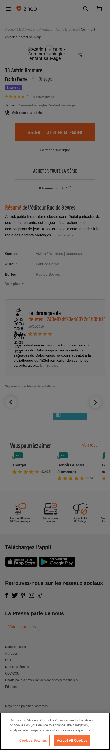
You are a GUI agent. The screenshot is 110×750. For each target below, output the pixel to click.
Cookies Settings (33, 740)
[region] (55, 731)
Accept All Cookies (72, 740)
